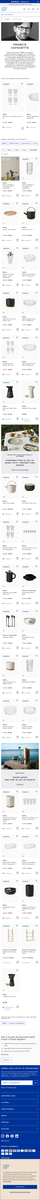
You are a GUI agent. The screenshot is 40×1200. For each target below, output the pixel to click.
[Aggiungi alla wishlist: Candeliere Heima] (17, 611)
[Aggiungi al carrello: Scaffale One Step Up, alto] (18, 962)
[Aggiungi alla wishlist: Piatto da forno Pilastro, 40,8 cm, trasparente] (36, 836)
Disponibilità (33, 150)
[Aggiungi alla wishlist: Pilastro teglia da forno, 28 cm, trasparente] (36, 337)
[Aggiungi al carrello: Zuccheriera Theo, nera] (37, 513)
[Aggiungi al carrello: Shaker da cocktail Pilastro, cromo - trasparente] (18, 285)
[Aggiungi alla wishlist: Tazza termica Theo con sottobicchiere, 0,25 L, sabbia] (17, 791)
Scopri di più (5, 1054)
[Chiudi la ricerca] (38, 14)
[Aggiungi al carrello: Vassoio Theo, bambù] (18, 240)
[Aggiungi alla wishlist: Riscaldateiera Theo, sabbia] (36, 611)
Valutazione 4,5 (24, 1)
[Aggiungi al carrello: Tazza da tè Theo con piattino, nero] (18, 329)
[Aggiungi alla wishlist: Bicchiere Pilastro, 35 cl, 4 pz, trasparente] (17, 521)
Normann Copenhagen (17, 1023)
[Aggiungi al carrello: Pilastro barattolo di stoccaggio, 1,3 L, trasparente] (37, 195)
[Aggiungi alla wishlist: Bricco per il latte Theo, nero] (17, 382)
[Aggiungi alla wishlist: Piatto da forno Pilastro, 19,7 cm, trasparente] (36, 248)
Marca (10, 150)
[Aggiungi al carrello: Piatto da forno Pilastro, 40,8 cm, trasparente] (37, 873)
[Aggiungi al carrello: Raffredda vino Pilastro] (37, 692)
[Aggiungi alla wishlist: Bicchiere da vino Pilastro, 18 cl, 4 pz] (22, 84)
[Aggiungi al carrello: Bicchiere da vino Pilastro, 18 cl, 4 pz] (22, 128)
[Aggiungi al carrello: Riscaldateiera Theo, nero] (18, 917)
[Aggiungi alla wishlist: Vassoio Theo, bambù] (17, 203)
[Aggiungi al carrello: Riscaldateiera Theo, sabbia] (37, 648)
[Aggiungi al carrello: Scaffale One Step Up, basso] (37, 962)
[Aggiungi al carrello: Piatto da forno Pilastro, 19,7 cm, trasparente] (37, 285)
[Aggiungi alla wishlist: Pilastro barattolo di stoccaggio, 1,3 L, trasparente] (36, 158)
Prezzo (24, 150)
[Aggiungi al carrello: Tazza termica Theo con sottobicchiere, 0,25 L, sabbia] (18, 828)
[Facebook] (7, 1136)
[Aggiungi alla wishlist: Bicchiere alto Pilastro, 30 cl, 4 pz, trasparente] (36, 791)
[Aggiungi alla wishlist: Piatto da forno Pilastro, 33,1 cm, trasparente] (17, 836)
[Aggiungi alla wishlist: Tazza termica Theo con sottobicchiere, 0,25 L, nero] (36, 881)
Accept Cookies (20, 1187)
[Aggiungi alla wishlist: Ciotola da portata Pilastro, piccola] (17, 700)
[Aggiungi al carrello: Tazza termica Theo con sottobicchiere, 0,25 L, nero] (37, 917)
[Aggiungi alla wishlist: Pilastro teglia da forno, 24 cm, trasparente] (36, 293)
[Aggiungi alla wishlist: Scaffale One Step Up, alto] (17, 925)
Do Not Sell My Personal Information (20, 1192)
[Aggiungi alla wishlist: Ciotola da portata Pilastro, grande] (36, 700)
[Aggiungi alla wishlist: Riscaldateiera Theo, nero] (17, 881)
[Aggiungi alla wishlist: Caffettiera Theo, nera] (17, 970)
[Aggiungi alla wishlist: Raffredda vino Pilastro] (36, 656)
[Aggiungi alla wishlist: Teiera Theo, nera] (36, 203)
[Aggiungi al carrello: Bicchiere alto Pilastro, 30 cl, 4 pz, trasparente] (37, 828)
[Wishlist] (29, 9)
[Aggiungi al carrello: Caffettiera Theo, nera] (18, 1007)
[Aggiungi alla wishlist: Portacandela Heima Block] (36, 566)
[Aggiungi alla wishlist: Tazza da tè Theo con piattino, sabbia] (17, 656)
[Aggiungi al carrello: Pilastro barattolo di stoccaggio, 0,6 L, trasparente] (18, 195)
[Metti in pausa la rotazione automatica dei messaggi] (38, 1)
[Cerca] (2, 14)
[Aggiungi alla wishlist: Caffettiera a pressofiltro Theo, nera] (17, 566)
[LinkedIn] (16, 1136)
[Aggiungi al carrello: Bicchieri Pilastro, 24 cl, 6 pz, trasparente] (37, 558)
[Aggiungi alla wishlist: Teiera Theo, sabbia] (17, 477)
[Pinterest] (12, 1136)
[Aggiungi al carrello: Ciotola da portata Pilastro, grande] (37, 737)
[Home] (2, 19)
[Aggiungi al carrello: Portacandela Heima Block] (37, 603)
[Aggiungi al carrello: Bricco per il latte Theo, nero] (18, 419)
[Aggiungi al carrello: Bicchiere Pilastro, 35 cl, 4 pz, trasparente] (18, 558)
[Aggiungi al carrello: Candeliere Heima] (18, 648)
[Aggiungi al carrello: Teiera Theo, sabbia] (18, 513)
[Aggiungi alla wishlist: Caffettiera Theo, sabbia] (36, 382)
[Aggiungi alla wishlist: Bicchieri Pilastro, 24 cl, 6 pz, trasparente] (36, 521)
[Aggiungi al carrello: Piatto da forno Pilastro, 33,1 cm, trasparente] (18, 873)
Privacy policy (7, 1181)
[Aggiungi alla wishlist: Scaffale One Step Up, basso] (36, 925)
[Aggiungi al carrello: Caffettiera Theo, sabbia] (37, 419)
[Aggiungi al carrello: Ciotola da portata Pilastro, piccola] (18, 737)
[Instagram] (2, 1136)
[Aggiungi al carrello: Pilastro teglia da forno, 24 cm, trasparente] (37, 329)
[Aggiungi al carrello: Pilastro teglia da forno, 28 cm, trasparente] (37, 374)
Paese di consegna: (7, 1087)
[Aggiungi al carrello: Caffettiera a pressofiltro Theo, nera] (18, 603)
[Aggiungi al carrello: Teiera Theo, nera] (37, 240)
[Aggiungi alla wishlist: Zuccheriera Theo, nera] (36, 477)
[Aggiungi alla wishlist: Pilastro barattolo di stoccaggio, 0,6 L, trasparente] (17, 158)
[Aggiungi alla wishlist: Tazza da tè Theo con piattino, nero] (17, 293)
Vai (35, 1083)
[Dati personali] (24, 9)
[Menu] (38, 9)
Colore (17, 150)
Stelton (4, 1023)
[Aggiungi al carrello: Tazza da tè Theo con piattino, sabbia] (18, 692)
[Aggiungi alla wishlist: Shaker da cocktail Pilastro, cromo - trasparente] (17, 248)
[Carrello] (33, 9)
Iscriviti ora (6, 1060)
